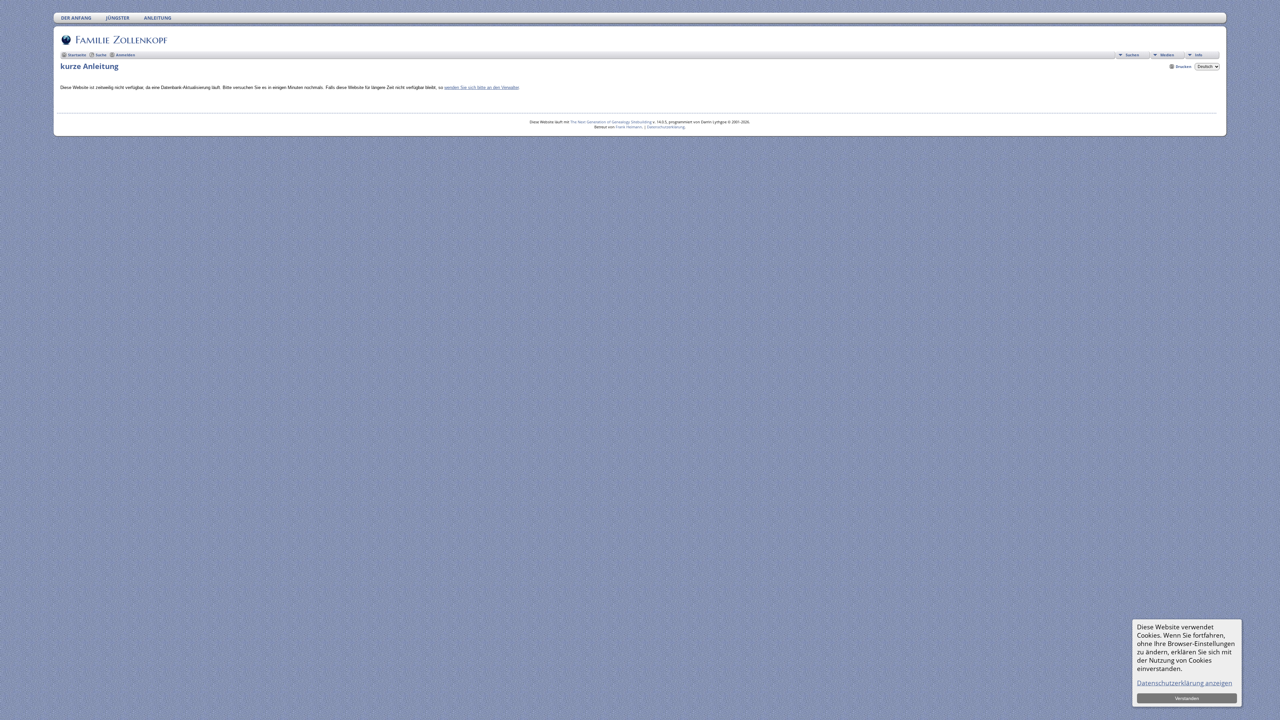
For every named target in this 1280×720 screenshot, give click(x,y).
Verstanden (1187, 698)
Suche (101, 54)
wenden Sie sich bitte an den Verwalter (481, 87)
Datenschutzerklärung (666, 126)
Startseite (77, 54)
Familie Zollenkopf (121, 39)
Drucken (1183, 66)
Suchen (1132, 54)
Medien (1167, 54)
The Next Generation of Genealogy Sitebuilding (611, 121)
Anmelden (125, 54)
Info (1198, 54)
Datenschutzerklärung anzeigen (1184, 683)
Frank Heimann (629, 126)
